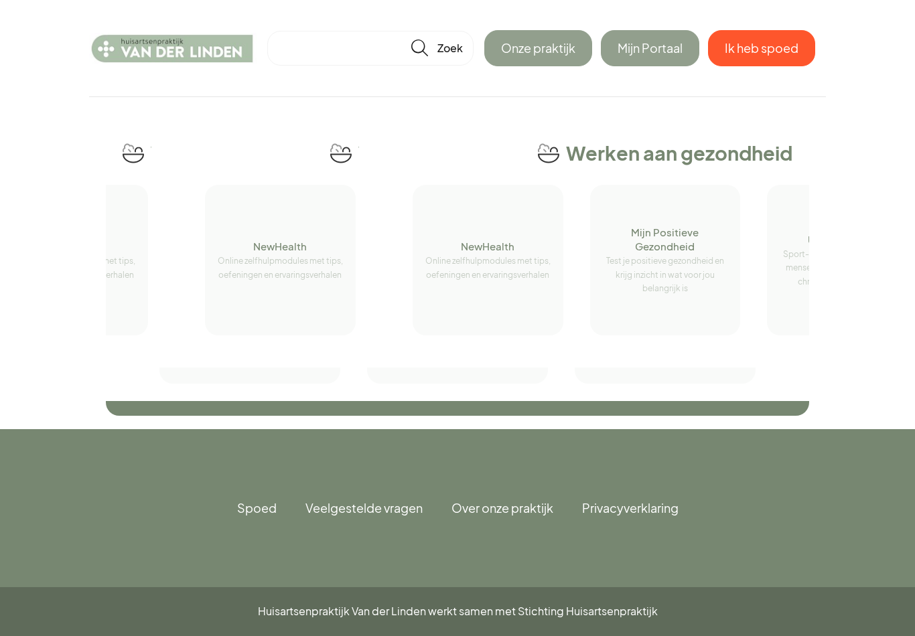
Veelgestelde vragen (364, 507)
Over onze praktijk (502, 507)
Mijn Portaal (650, 48)
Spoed (257, 507)
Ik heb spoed (761, 48)
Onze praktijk (538, 48)
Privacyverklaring (630, 507)
